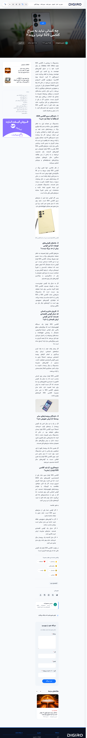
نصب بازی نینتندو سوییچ (22, 109)
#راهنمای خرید (53, 583)
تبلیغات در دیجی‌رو (37, 737)
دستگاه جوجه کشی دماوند (21, 106)
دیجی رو (61, 4)
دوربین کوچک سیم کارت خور (21, 100)
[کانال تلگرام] (16, 4)
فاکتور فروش (24, 113)
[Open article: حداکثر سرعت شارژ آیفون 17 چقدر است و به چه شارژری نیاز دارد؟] (8, 70)
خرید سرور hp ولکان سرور (22, 95)
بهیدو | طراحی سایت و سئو (21, 111)
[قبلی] (40, 691)
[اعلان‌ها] (19, 4)
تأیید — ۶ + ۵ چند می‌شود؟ (49, 671)
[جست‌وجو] (26, 4)
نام (55, 652)
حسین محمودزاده (60, 43)
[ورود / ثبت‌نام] (9, 4)
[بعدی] (36, 691)
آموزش (53, 4)
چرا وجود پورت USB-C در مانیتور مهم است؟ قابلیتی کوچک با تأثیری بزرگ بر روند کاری (21, 80)
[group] (47, 707)
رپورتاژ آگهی (36, 4)
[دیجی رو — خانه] (75, 4)
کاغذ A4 (25, 102)
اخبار (57, 4)
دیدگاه (54, 634)
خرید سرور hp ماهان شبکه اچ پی (20, 108)
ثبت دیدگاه (49, 681)
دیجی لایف (48, 4)
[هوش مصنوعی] (22, 4)
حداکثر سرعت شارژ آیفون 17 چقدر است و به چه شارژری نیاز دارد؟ (23, 70)
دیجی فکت (42, 4)
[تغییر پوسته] (13, 4)
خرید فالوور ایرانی (23, 97)
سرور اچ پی (24, 104)
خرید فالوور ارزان (23, 99)
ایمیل (54, 661)
